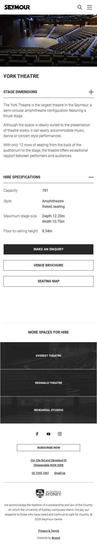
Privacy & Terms (48, 530)
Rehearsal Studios (48, 410)
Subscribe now (48, 447)
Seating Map (49, 281)
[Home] (17, 7)
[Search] (79, 7)
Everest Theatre (48, 355)
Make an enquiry (48, 249)
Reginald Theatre (48, 383)
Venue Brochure (48, 265)
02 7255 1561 (40, 473)
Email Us (59, 473)
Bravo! (56, 538)
